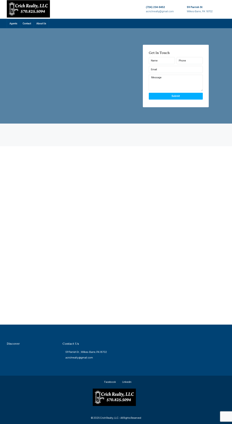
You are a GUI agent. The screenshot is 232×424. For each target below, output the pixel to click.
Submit (176, 96)
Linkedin (126, 381)
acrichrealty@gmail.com (160, 11)
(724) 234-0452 (155, 7)
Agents (13, 23)
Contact (27, 23)
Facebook (110, 381)
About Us (41, 23)
